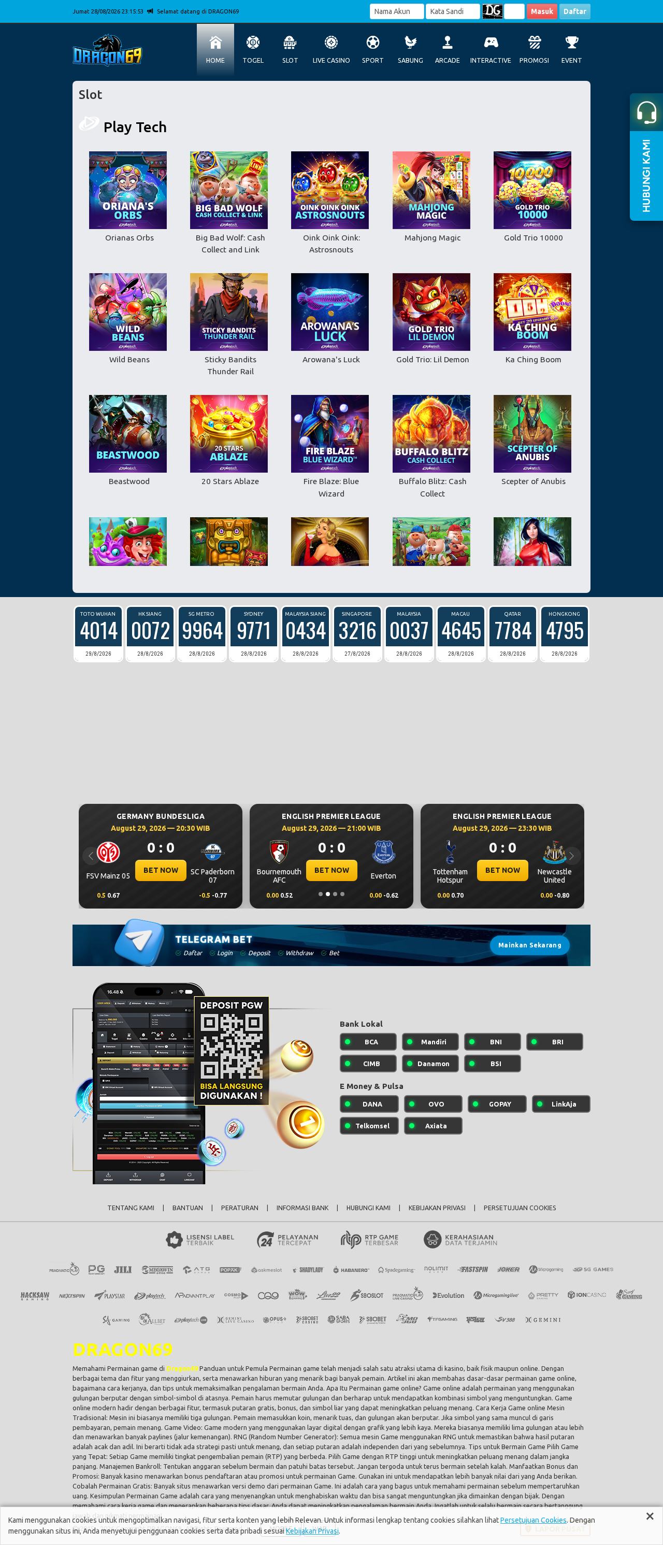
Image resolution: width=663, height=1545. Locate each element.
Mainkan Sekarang (529, 945)
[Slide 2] (328, 894)
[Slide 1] (321, 894)
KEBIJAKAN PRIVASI (437, 1207)
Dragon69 (182, 1368)
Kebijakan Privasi (312, 1531)
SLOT (290, 60)
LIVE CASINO (331, 60)
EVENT (571, 60)
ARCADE (447, 60)
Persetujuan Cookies (533, 1520)
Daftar (575, 11)
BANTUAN (187, 1207)
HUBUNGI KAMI (369, 1207)
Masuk (542, 11)
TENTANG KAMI (130, 1207)
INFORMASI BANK (302, 1207)
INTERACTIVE (490, 60)
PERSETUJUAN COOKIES (520, 1207)
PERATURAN (239, 1207)
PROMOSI (534, 60)
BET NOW (160, 870)
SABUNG (410, 60)
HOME (215, 60)
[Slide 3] (335, 894)
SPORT (373, 60)
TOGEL (253, 60)
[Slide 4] (342, 894)
